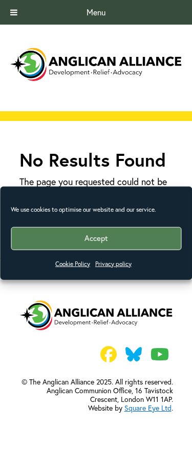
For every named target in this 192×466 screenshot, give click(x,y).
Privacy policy (113, 263)
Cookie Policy (72, 263)
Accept (96, 238)
